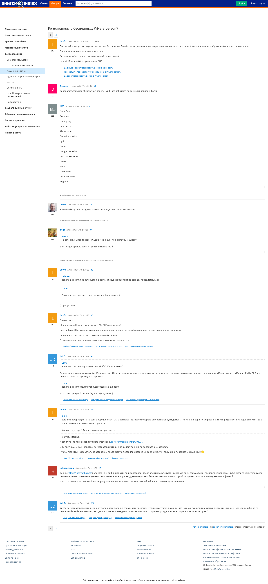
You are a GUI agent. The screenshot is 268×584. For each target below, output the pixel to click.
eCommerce (142, 557)
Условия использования (214, 545)
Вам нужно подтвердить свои (75, 493)
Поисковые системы (16, 29)
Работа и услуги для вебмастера (22, 126)
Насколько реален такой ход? (75, 399)
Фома (63, 204)
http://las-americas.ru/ (99, 220)
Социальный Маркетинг (18, 107)
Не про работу (13, 132)
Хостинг (11, 82)
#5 (92, 269)
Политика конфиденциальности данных (222, 549)
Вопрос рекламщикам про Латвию (139, 346)
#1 (95, 86)
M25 (62, 106)
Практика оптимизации (18, 35)
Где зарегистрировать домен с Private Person (85, 75)
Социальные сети (145, 545)
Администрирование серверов (23, 76)
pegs (62, 229)
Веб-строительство (17, 59)
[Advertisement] (134, 15)
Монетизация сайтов (16, 47)
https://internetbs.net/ (80, 472)
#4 (91, 229)
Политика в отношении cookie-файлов (221, 553)
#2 (90, 106)
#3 (92, 204)
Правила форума (13, 561)
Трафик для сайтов (15, 41)
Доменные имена (16, 70)
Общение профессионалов (20, 113)
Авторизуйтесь (200, 526)
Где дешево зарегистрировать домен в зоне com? (88, 67)
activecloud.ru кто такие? (135, 493)
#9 (100, 468)
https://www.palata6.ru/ (103, 260)
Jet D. (63, 356)
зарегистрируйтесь (223, 526)
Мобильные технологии (82, 541)
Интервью (75, 545)
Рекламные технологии (82, 553)
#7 (92, 356)
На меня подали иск (120, 458)
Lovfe (63, 41)
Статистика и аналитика (20, 65)
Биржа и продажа (15, 120)
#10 (92, 503)
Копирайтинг (14, 101)
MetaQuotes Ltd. (222, 569)
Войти (242, 3)
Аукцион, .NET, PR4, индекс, (74, 517)
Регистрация (258, 3)
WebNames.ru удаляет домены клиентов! (142, 399)
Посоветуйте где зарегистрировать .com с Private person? (92, 71)
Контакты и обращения (214, 561)
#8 (92, 409)
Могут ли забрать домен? (98, 458)
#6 (92, 315)
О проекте (208, 541)
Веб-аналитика (78, 557)
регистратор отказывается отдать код (106, 493)
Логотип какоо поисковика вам (109, 346)
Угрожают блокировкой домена (128, 517)
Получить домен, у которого (100, 517)
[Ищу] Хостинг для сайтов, (74, 458)
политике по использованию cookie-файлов (162, 580)
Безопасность (14, 87)
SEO (72, 549)
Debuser (64, 85)
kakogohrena (67, 467)
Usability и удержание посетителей (18, 95)
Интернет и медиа (145, 553)
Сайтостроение (13, 53)
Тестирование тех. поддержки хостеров (107, 399)
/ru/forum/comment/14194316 (126, 441)
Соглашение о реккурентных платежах (221, 557)
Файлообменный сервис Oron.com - (78, 346)
